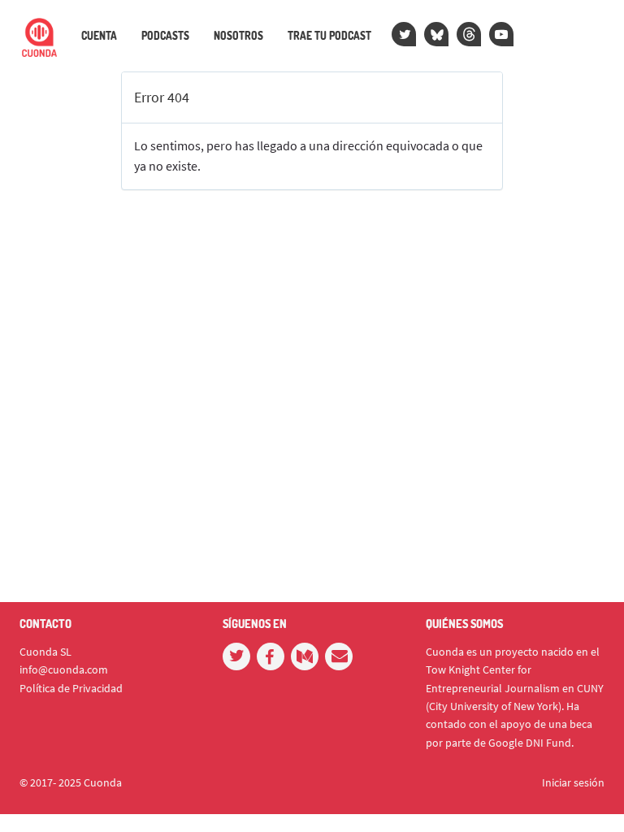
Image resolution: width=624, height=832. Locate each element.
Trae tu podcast (329, 35)
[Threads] (469, 34)
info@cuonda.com (64, 669)
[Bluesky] (436, 34)
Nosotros (238, 35)
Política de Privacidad (71, 688)
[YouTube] (501, 34)
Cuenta (99, 35)
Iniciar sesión (573, 782)
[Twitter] (404, 34)
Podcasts (165, 35)
